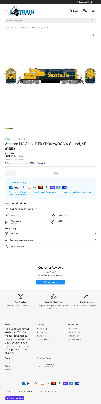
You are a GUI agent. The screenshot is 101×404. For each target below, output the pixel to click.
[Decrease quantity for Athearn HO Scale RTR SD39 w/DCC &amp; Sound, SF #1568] (7, 173)
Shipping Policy (42, 332)
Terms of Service (43, 339)
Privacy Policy (42, 328)
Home (7, 28)
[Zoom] (91, 35)
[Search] (93, 20)
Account (8, 370)
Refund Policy (42, 336)
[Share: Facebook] (13, 203)
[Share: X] (17, 203)
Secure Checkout (17, 247)
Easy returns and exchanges (21, 240)
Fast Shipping (15, 233)
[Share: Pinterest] (21, 203)
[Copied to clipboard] (25, 203)
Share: (7, 203)
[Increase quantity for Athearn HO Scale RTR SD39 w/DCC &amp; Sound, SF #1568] (14, 173)
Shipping (7, 159)
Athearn (8, 139)
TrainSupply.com (14, 328)
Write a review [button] (50, 282)
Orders (7, 366)
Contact (8, 362)
